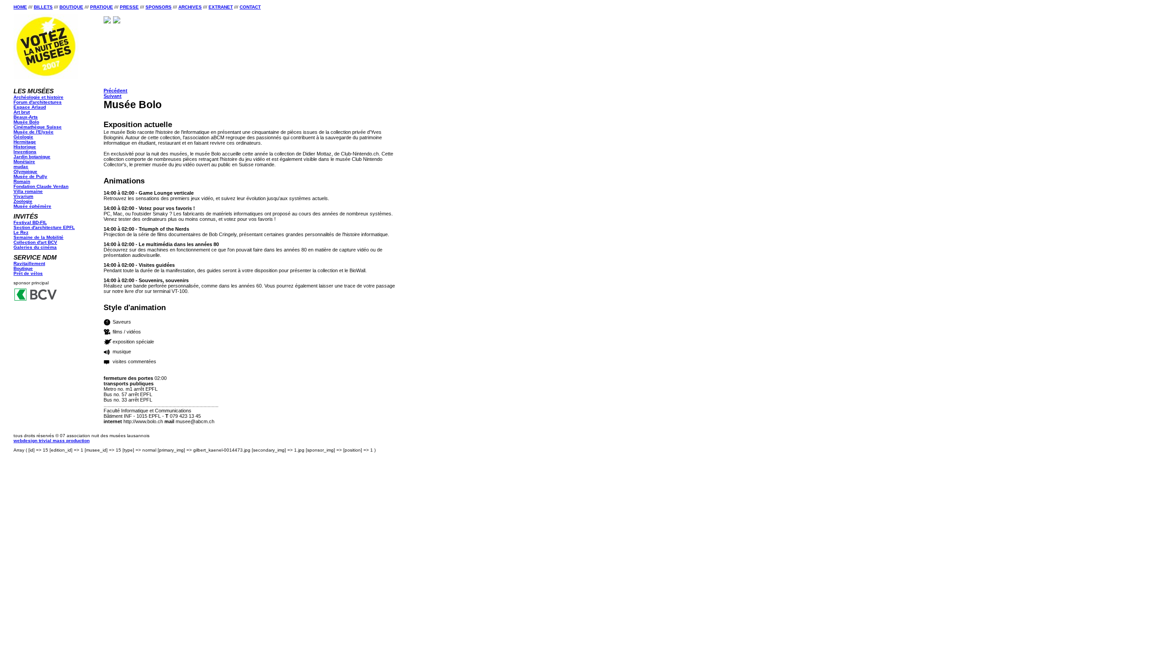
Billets (43, 7)
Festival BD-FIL (30, 222)
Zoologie (23, 201)
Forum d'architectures (38, 102)
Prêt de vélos (28, 273)
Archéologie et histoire (39, 97)
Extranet (221, 7)
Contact (250, 7)
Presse (129, 7)
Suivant (113, 96)
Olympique (25, 171)
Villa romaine (28, 191)
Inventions (25, 151)
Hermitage (25, 141)
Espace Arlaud (30, 107)
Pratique (101, 7)
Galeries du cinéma (35, 247)
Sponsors (158, 7)
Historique (25, 146)
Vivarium (23, 196)
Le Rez (21, 232)
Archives (190, 7)
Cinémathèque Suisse (38, 126)
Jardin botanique (32, 156)
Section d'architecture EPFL (44, 227)
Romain (22, 181)
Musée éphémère (32, 206)
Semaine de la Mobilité (39, 237)
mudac (21, 166)
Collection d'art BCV (35, 242)
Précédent (115, 90)
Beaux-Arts (26, 116)
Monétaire (24, 161)
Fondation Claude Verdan (41, 186)
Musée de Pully (30, 176)
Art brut (22, 112)
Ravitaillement (29, 263)
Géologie (23, 136)
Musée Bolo (26, 121)
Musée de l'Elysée (34, 131)
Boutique (71, 7)
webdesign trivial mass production (52, 440)
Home (20, 7)
